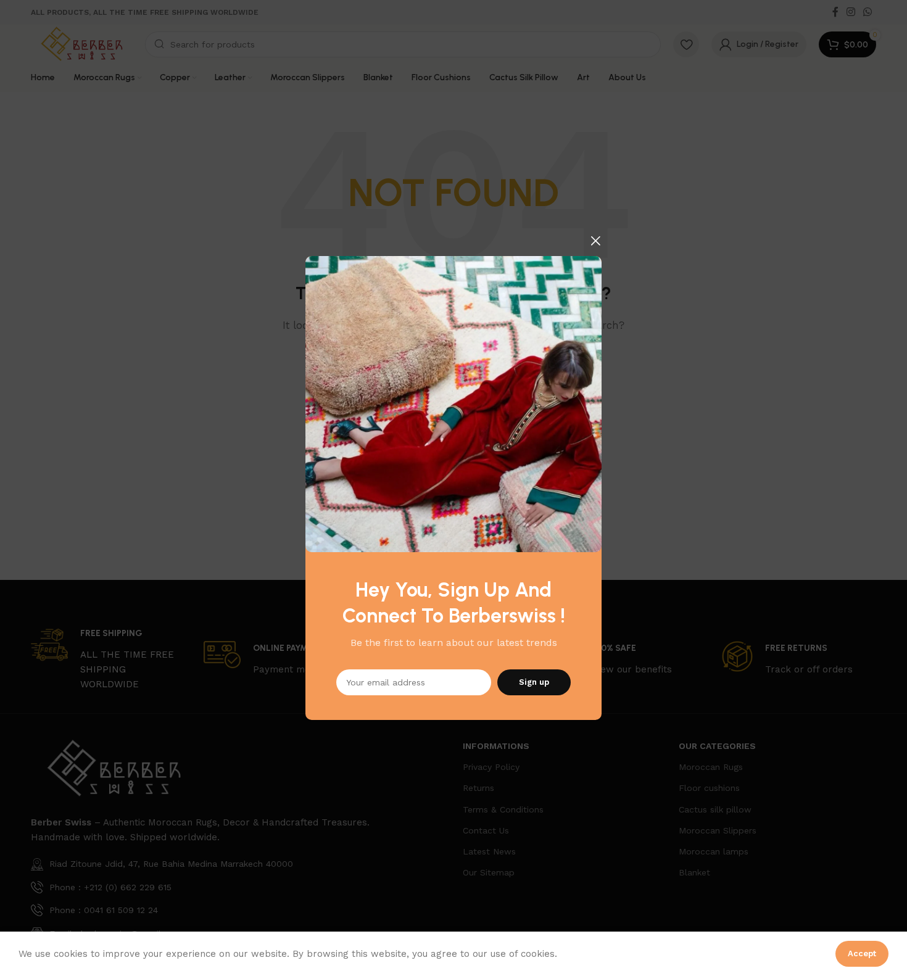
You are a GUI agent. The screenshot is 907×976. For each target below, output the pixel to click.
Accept (862, 953)
